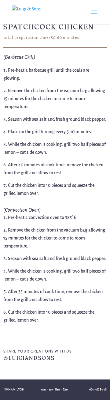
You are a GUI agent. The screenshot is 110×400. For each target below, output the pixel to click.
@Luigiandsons (29, 358)
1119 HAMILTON (13, 389)
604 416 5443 (98, 389)
